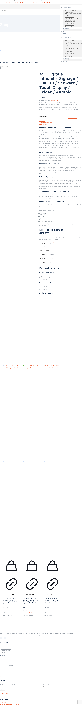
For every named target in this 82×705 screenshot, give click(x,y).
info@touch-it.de (12, 665)
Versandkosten (54, 100)
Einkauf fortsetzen (4, 704)
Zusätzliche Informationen (45, 122)
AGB (2, 647)
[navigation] (41, 700)
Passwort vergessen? (5, 693)
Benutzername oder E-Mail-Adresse (9, 684)
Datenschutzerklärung (6, 649)
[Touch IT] (27, 2)
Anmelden (2, 690)
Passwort (46, 684)
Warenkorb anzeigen (14, 704)
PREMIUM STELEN (72, 118)
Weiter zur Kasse (4, 702)
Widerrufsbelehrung (5, 650)
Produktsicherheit (43, 124)
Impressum (3, 645)
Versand (3, 652)
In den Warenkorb (43, 116)
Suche (1, 10)
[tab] (42, 121)
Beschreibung (42, 121)
